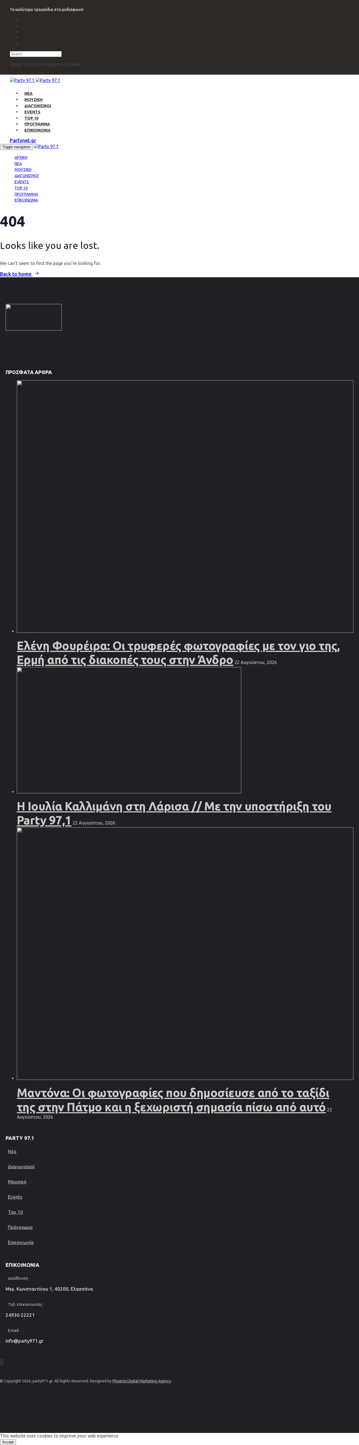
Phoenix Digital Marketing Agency (141, 1381)
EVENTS (32, 112)
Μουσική (17, 1181)
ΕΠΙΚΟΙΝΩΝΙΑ (37, 130)
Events (15, 1196)
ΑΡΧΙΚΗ (21, 157)
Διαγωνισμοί (21, 1166)
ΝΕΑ (28, 93)
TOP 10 (31, 118)
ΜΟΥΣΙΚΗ (33, 99)
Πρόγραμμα (20, 1227)
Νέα (12, 1151)
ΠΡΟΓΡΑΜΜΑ (37, 124)
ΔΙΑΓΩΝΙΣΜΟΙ (37, 106)
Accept (8, 1442)
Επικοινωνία (20, 1242)
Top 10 (15, 1212)
